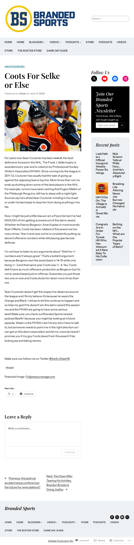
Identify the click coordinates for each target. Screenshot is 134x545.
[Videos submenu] (60, 42)
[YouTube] (105, 79)
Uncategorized (15, 66)
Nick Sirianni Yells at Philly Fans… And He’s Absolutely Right (119, 165)
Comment (70, 452)
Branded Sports (20, 508)
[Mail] (127, 517)
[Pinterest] (112, 517)
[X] (94, 79)
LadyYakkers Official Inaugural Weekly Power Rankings (102, 163)
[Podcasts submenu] (80, 42)
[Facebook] (115, 79)
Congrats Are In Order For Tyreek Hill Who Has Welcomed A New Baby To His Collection (102, 242)
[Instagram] (125, 79)
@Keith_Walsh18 (59, 358)
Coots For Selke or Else (32, 80)
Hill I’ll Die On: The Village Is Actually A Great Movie (102, 207)
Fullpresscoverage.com (40, 376)
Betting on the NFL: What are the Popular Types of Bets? (119, 235)
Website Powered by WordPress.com (67, 541)
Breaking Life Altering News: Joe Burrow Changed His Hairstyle (119, 196)
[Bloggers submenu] (44, 42)
